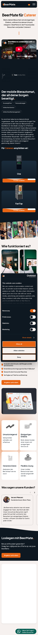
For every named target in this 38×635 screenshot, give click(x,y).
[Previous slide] (30, 492)
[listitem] (17, 510)
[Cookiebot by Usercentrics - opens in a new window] (27, 276)
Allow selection (19, 350)
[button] (29, 4)
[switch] (33, 317)
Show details (27, 337)
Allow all (19, 344)
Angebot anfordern (11, 382)
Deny (19, 357)
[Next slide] (34, 492)
